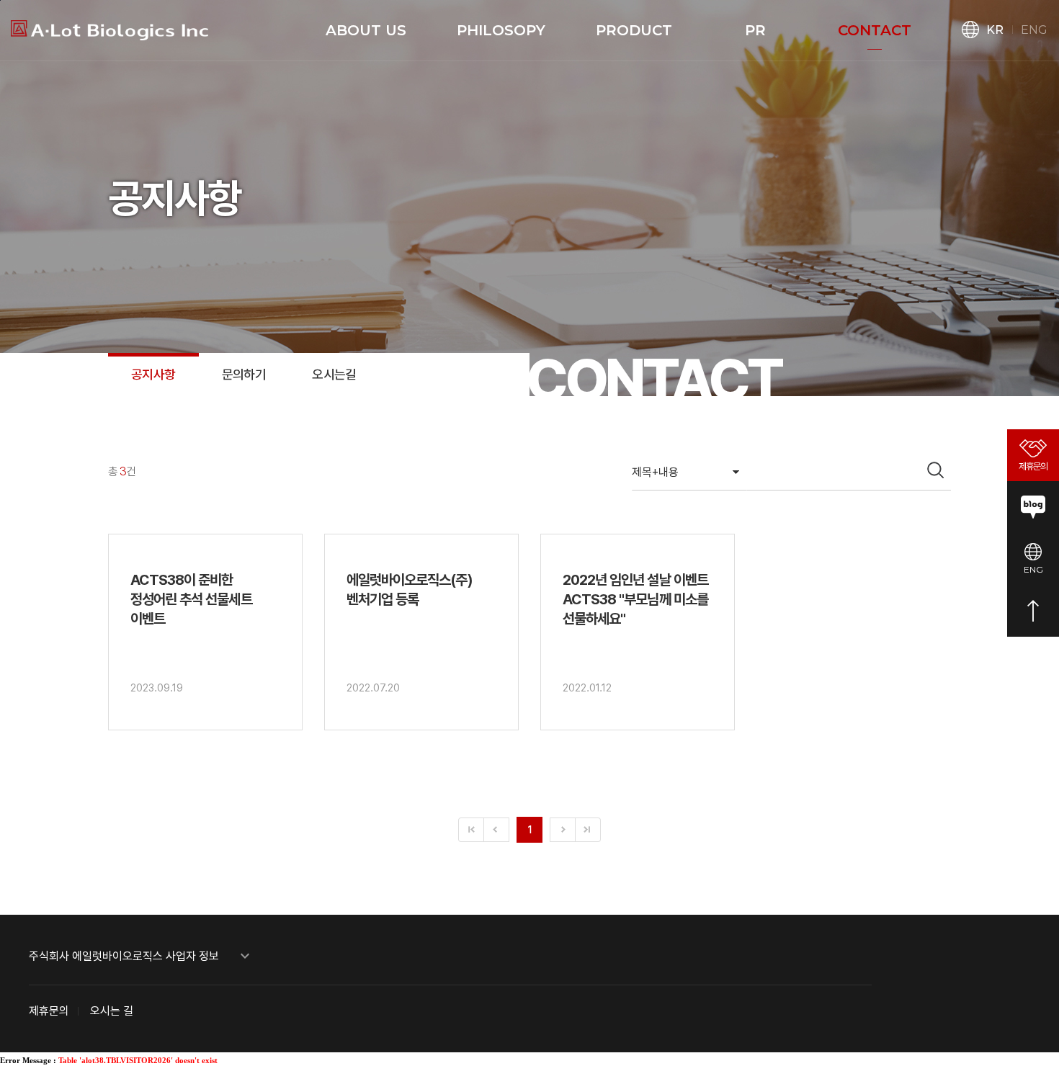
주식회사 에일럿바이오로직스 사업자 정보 (141, 956)
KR (995, 30)
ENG (1034, 30)
